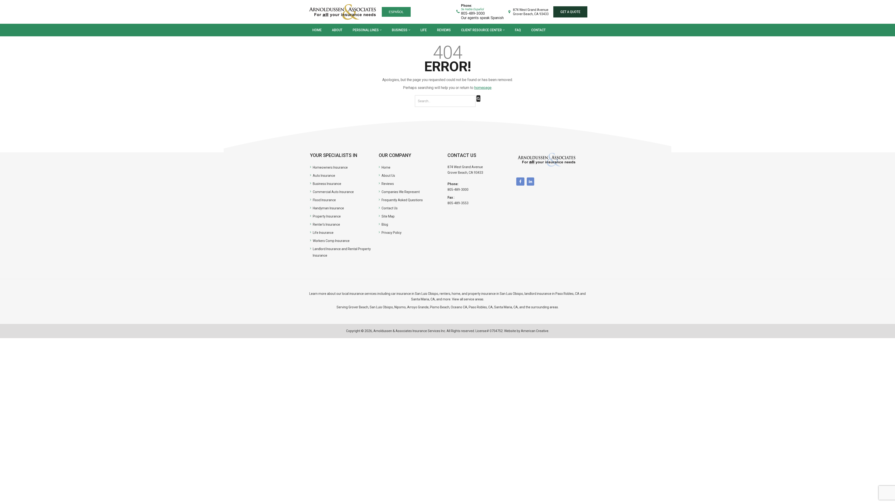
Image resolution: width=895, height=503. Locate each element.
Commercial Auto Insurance (333, 192)
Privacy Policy (392, 233)
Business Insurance (327, 184)
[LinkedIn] (532, 181)
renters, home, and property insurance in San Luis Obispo (481, 294)
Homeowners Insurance (330, 167)
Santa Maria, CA (423, 299)
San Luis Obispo (381, 307)
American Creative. (535, 331)
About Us (388, 175)
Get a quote (570, 12)
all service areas (471, 299)
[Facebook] (521, 181)
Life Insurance (323, 233)
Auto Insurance (324, 175)
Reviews (388, 184)
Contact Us (390, 208)
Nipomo (400, 307)
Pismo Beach (439, 307)
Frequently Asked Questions (402, 200)
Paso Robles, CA (567, 294)
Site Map (388, 216)
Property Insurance (327, 216)
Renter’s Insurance (326, 224)
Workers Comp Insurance (331, 241)
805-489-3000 (458, 189)
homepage (483, 87)
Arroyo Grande (418, 307)
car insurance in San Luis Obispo (414, 294)
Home (386, 167)
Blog (385, 224)
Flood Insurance (324, 200)
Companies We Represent (401, 192)
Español (396, 12)
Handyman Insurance (328, 208)
